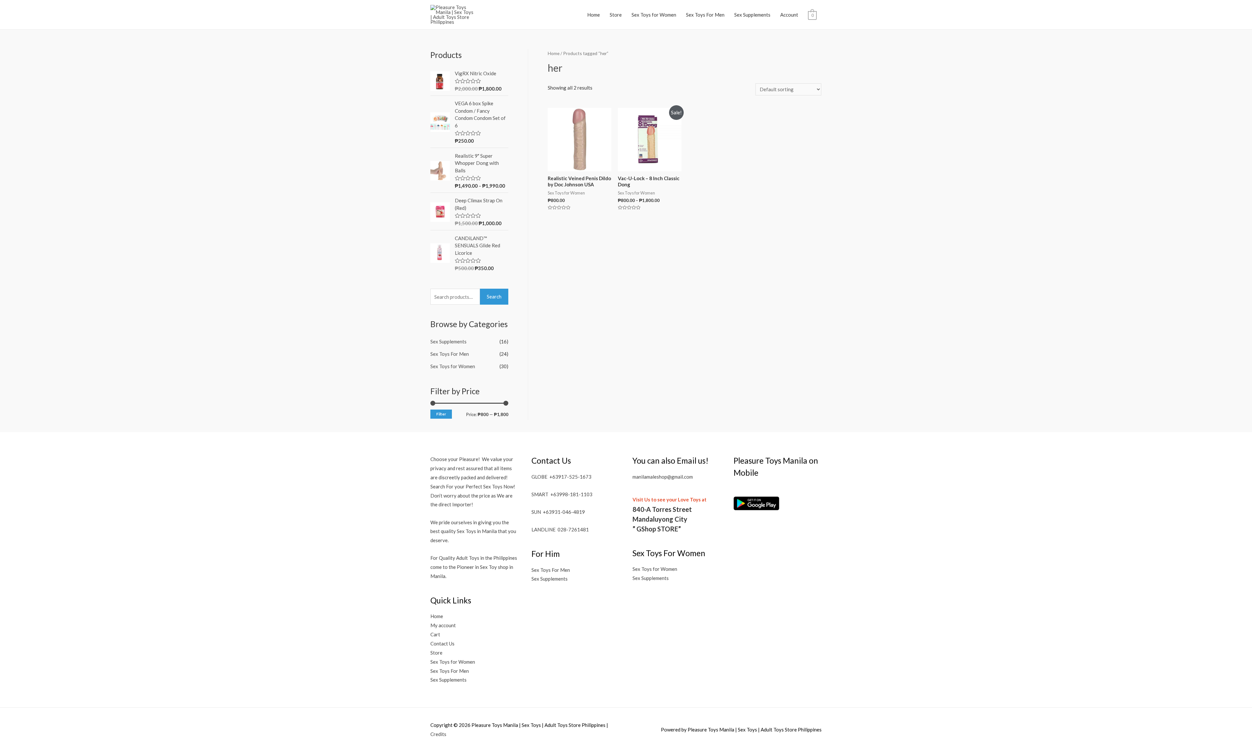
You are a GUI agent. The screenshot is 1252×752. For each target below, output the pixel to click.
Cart (435, 634)
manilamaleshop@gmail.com (663, 477)
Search (494, 296)
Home (593, 15)
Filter (441, 414)
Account (789, 15)
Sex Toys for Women (654, 15)
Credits (438, 734)
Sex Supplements (752, 15)
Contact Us (442, 643)
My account (443, 625)
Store (616, 15)
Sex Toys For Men (705, 15)
